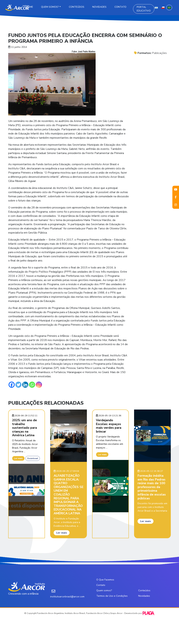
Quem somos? (50, 7)
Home (29, 7)
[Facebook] (12, 385)
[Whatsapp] (32, 385)
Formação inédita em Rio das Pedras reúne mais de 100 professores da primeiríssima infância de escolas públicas (152, 487)
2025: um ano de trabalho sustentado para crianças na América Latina (24, 427)
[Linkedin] (25, 385)
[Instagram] (39, 385)
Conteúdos (76, 7)
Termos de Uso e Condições (112, 596)
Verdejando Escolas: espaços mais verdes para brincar (108, 426)
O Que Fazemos (105, 579)
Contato (120, 7)
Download (32, 458)
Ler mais (18, 458)
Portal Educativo (144, 8)
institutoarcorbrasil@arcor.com (67, 596)
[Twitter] (18, 385)
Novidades (99, 7)
